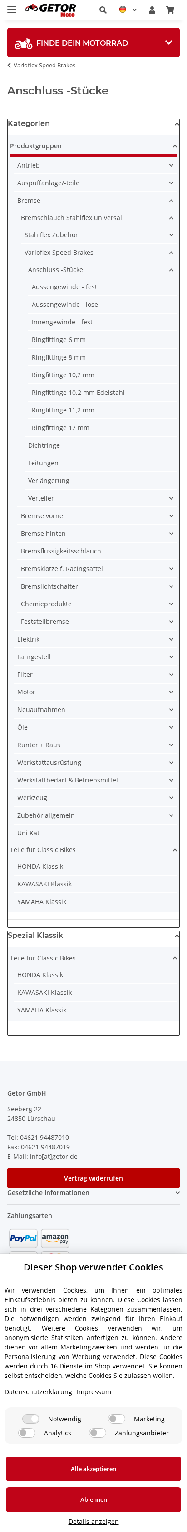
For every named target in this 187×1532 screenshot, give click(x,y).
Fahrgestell (34, 656)
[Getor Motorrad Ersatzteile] (50, 10)
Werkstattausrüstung (49, 762)
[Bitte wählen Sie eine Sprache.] (127, 10)
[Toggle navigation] (11, 5)
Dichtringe (44, 445)
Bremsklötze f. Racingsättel (62, 568)
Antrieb (28, 165)
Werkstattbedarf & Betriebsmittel (67, 780)
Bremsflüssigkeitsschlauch (61, 551)
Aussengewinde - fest (64, 286)
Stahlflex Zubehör (51, 234)
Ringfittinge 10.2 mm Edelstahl (78, 392)
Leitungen (43, 463)
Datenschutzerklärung (38, 1391)
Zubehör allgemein (46, 815)
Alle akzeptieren (93, 1469)
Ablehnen (93, 1499)
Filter (25, 674)
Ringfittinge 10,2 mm (63, 374)
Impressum (94, 1391)
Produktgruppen (36, 145)
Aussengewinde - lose (65, 304)
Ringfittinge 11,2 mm (63, 410)
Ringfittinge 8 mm (59, 357)
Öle (22, 727)
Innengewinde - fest (62, 322)
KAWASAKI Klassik (44, 884)
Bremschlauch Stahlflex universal (71, 217)
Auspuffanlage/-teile (48, 182)
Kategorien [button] (29, 123)
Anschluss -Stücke (55, 269)
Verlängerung (48, 480)
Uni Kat (28, 833)
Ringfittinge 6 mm (59, 339)
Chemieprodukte (46, 604)
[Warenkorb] (170, 10)
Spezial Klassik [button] (35, 935)
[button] (103, 10)
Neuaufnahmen (41, 709)
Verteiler (41, 498)
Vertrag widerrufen (93, 1178)
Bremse (28, 200)
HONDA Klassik (40, 866)
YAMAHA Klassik (41, 901)
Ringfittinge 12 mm (60, 427)
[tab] (93, 43)
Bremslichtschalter (49, 586)
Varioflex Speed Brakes (59, 252)
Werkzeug (32, 797)
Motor (26, 692)
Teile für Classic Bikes (43, 849)
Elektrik (28, 639)
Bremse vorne (42, 515)
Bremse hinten (43, 533)
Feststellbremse (45, 621)
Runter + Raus (38, 744)
